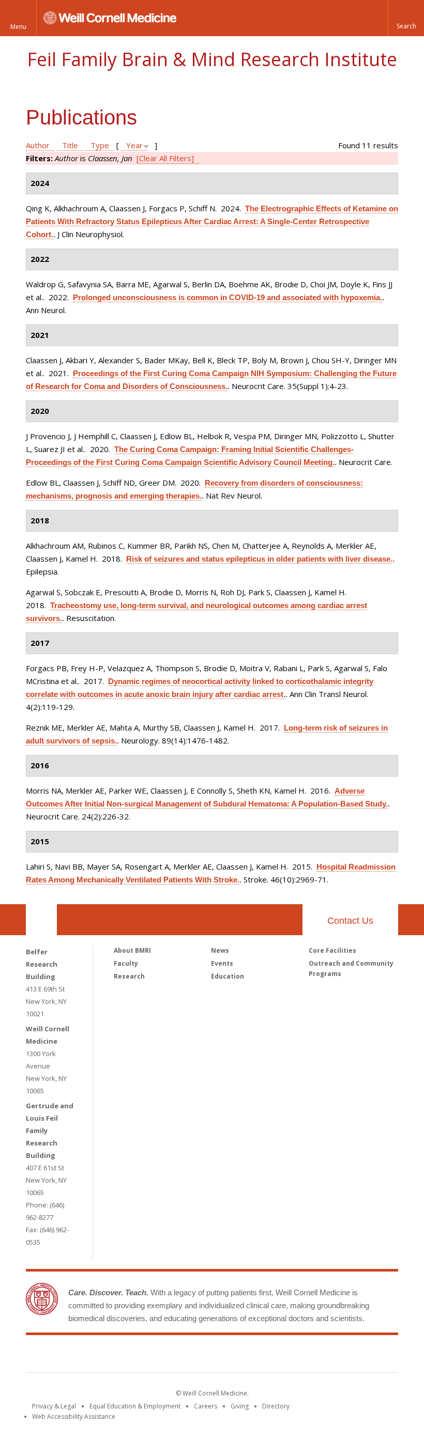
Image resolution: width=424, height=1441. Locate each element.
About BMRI (132, 950)
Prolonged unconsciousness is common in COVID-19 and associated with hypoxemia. (227, 297)
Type (99, 145)
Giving (240, 1406)
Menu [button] (18, 26)
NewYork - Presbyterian (299, 1356)
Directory (276, 1406)
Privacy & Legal (54, 1406)
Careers (205, 1406)
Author (38, 145)
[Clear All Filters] (165, 158)
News (220, 950)
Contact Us (350, 921)
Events (222, 963)
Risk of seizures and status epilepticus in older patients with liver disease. (259, 558)
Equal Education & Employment (134, 1406)
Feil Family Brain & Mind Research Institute (212, 59)
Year (134, 145)
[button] (406, 18)
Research (129, 976)
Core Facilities (332, 950)
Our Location (41, 919)
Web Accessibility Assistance (73, 1416)
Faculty (126, 963)
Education (227, 976)
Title (70, 145)
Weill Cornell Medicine (136, 1356)
